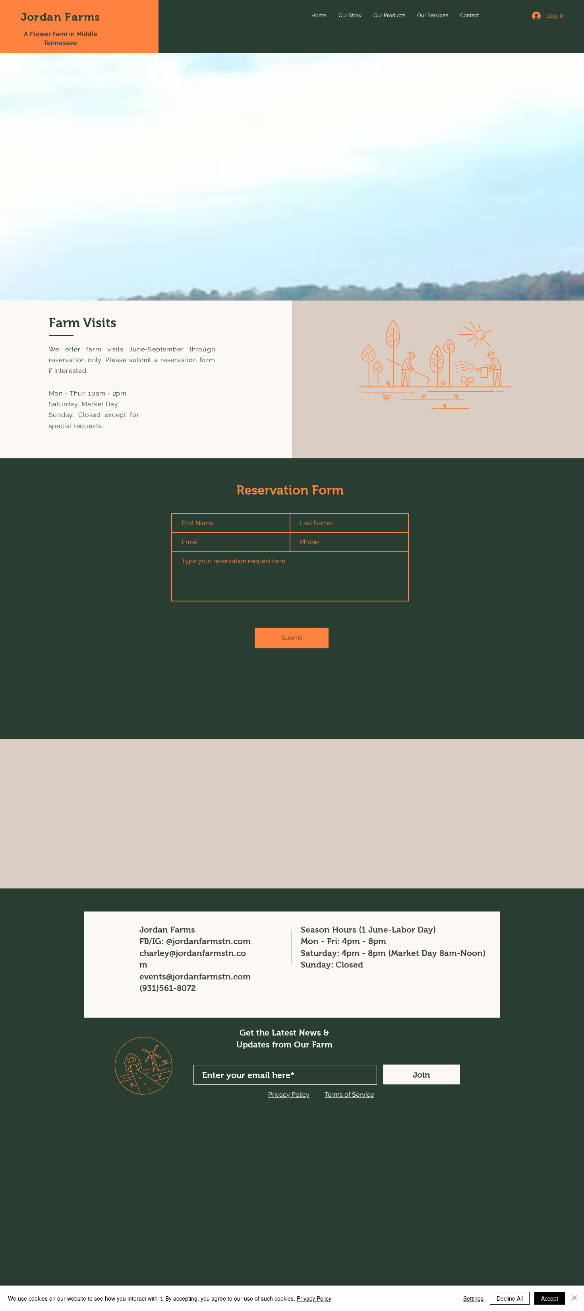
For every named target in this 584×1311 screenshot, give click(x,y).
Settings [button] (473, 1298)
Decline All (510, 1298)
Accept (549, 1298)
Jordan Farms (61, 17)
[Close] (574, 1298)
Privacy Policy (314, 1298)
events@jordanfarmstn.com (195, 976)
